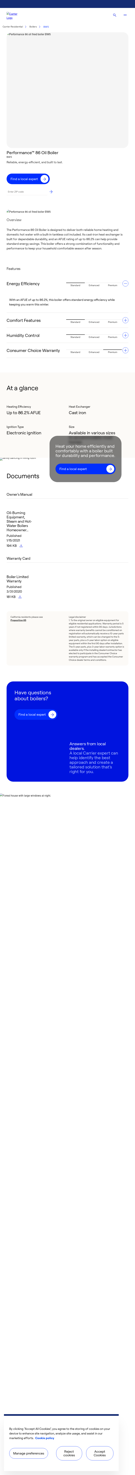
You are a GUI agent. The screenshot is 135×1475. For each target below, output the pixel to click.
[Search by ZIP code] (51, 191)
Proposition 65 (18, 620)
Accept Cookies (100, 1453)
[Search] (114, 15)
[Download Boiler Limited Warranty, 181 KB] (20, 596)
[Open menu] (125, 15)
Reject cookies (69, 1453)
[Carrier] (15, 15)
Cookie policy (44, 1438)
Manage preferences (28, 1453)
